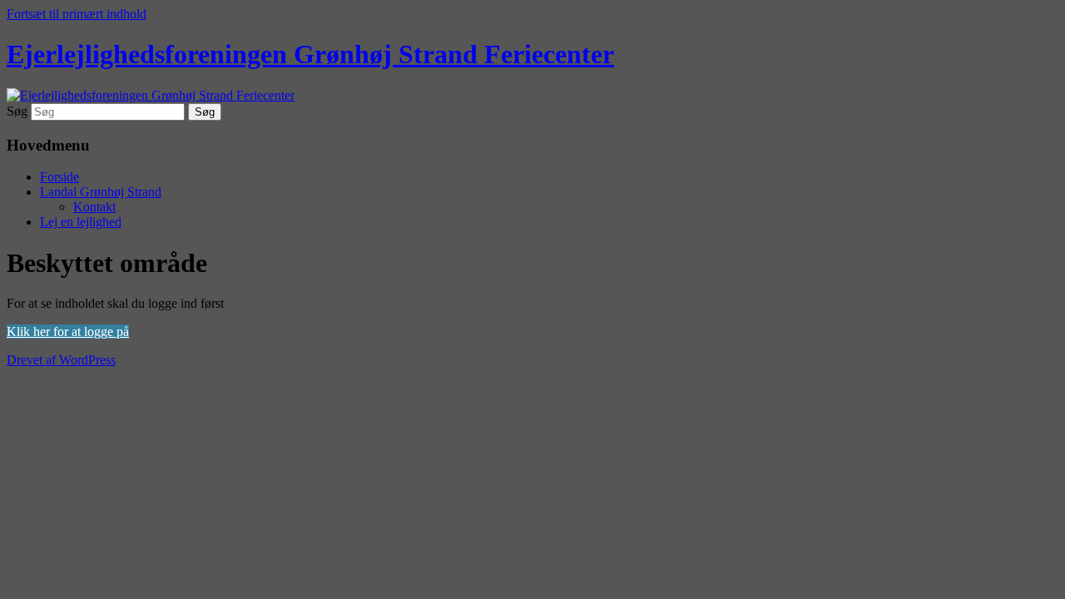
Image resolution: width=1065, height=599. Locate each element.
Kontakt (94, 207)
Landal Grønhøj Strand (100, 192)
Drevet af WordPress (61, 360)
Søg (17, 111)
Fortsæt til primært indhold (76, 14)
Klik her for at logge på (68, 331)
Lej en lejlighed (80, 222)
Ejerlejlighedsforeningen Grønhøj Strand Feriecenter (310, 54)
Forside (59, 177)
